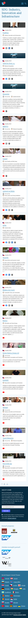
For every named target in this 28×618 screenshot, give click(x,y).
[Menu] (22, 3)
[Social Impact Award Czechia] (7, 3)
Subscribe (5, 511)
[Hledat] (25, 3)
